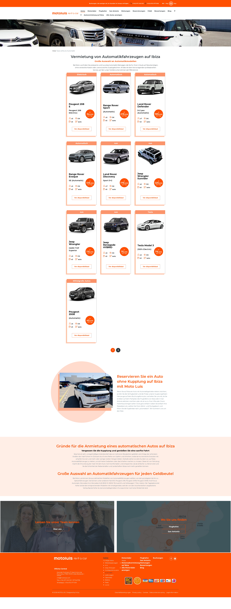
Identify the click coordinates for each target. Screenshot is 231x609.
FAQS (150, 11)
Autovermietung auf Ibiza (94, 15)
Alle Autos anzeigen (114, 15)
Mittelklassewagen (111, 563)
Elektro (107, 580)
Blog (169, 11)
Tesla (106, 582)
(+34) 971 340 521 (138, 3)
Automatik (108, 573)
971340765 (76, 580)
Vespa (124, 560)
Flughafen (103, 11)
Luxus (107, 585)
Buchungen (158, 558)
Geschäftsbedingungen (123, 592)
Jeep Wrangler (110, 568)
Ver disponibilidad (81, 129)
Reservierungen (139, 11)
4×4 (106, 565)
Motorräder (92, 11)
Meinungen (125, 11)
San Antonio (114, 11)
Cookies (145, 592)
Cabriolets (108, 577)
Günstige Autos (108, 560)
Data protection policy (157, 592)
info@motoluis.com (63, 578)
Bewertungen (159, 11)
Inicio (54, 51)
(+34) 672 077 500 (153, 3)
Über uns (57, 529)
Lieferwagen (109, 575)
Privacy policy (136, 592)
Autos (83, 11)
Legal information (172, 592)
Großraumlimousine (112, 570)
